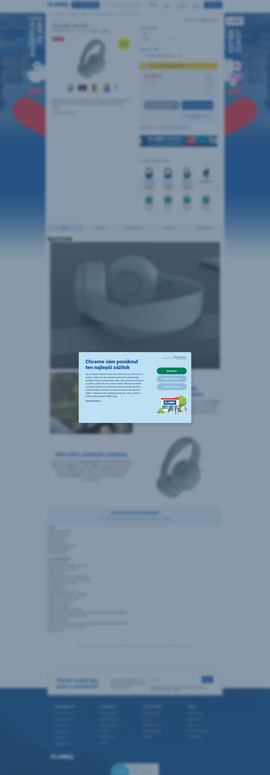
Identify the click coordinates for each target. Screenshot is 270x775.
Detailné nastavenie (171, 379)
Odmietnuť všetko (172, 386)
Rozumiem (172, 371)
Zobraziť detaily (94, 401)
